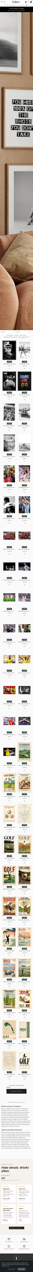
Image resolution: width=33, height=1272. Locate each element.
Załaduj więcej (16, 1091)
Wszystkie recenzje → (16, 1228)
